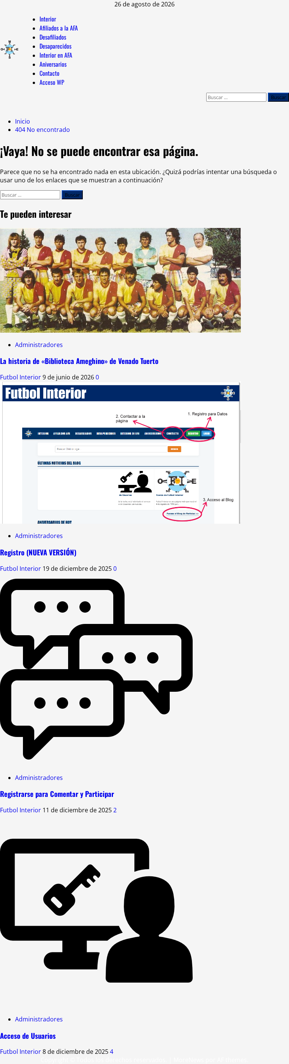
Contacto (49, 73)
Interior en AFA (56, 55)
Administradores (39, 345)
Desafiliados (53, 36)
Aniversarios (53, 64)
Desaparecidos (55, 45)
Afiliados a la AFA (59, 27)
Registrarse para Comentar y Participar (57, 794)
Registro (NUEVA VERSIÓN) (38, 552)
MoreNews (188, 1060)
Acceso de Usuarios (28, 1035)
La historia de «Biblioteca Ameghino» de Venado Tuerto (79, 361)
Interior (48, 18)
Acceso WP (52, 82)
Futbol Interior (21, 377)
